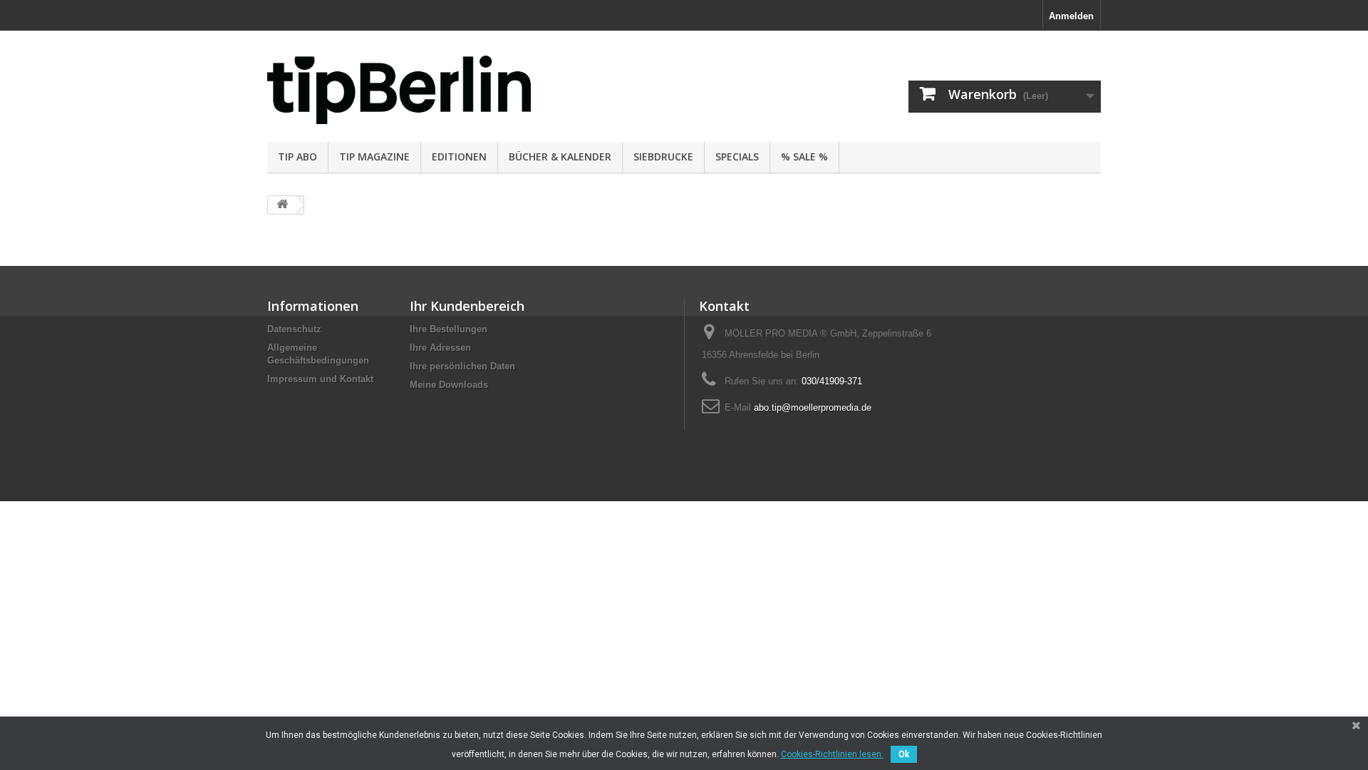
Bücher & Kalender (560, 156)
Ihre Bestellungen (448, 329)
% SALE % (804, 156)
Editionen (459, 156)
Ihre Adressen (440, 347)
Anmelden (1071, 16)
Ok (903, 754)
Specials (737, 156)
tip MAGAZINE (374, 156)
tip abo (297, 156)
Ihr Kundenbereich (467, 305)
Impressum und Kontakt (320, 379)
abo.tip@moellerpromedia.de (812, 407)
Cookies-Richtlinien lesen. (832, 754)
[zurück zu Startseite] (282, 205)
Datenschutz (294, 329)
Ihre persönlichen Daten (462, 366)
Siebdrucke (663, 156)
